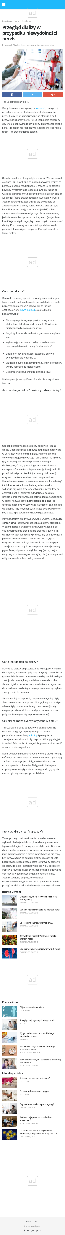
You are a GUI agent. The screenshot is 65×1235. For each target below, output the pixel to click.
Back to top (32, 1221)
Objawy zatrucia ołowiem (32, 1007)
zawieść (40, 108)
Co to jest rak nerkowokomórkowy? (36, 923)
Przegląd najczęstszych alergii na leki (37, 1020)
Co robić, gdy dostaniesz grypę (34, 1091)
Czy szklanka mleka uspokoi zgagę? (37, 1104)
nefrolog (33, 735)
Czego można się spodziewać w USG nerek (40, 949)
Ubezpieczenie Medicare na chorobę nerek (40, 910)
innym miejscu (27, 310)
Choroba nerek (27, 21)
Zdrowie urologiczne (10, 21)
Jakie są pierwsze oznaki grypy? (35, 1078)
